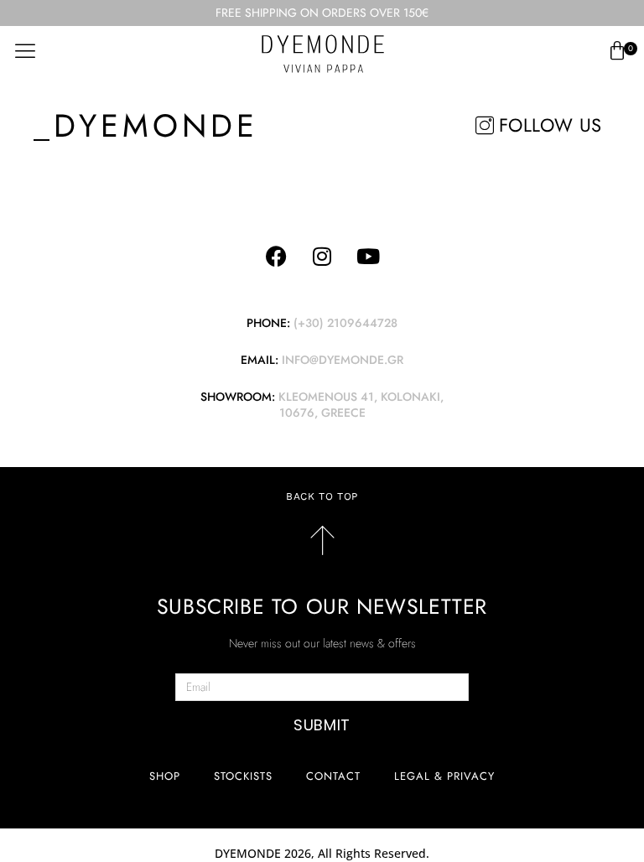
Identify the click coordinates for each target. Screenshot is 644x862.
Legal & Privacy (444, 776)
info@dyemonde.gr (342, 359)
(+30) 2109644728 (345, 322)
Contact (333, 776)
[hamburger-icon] (25, 50)
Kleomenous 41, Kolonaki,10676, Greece (361, 405)
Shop (164, 776)
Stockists (243, 776)
